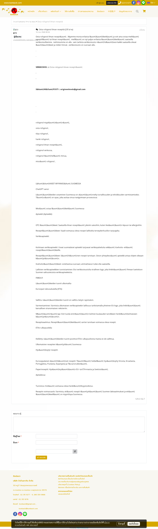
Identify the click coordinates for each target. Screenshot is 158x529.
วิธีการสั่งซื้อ (69, 11)
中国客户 (111, 11)
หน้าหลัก (31, 11)
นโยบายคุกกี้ (34, 525)
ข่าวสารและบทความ (85, 11)
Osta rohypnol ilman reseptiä (50, 21)
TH (151, 2)
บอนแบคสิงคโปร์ (64, 494)
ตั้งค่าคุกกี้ (121, 524)
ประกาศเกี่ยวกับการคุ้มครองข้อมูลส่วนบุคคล (73, 481)
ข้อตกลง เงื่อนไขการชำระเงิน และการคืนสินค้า (74, 487)
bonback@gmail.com (27, 504)
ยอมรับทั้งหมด (134, 524)
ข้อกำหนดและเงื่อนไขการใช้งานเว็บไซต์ (71, 479)
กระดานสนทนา (19, 21)
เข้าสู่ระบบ (100, 3)
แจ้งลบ (142, 30)
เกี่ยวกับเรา (42, 11)
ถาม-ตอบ (31, 21)
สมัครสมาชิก (111, 3)
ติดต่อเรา (100, 11)
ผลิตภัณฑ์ (55, 11)
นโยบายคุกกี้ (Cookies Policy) (69, 484)
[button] (137, 11)
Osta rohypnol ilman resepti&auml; (66, 67)
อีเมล (16, 442)
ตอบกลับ (42, 457)
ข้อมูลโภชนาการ (125, 11)
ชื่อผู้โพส (17, 436)
